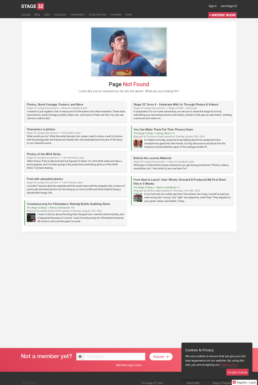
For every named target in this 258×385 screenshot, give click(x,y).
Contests (116, 14)
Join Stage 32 (228, 6)
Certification (77, 14)
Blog (37, 14)
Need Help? (193, 383)
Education (60, 14)
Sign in (213, 6)
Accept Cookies (237, 372)
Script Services (98, 14)
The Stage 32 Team (152, 383)
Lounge (25, 14)
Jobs (47, 14)
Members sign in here (129, 365)
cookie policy (228, 364)
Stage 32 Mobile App (224, 383)
